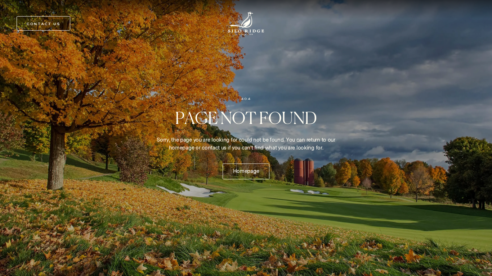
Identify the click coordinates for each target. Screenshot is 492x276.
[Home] (246, 23)
